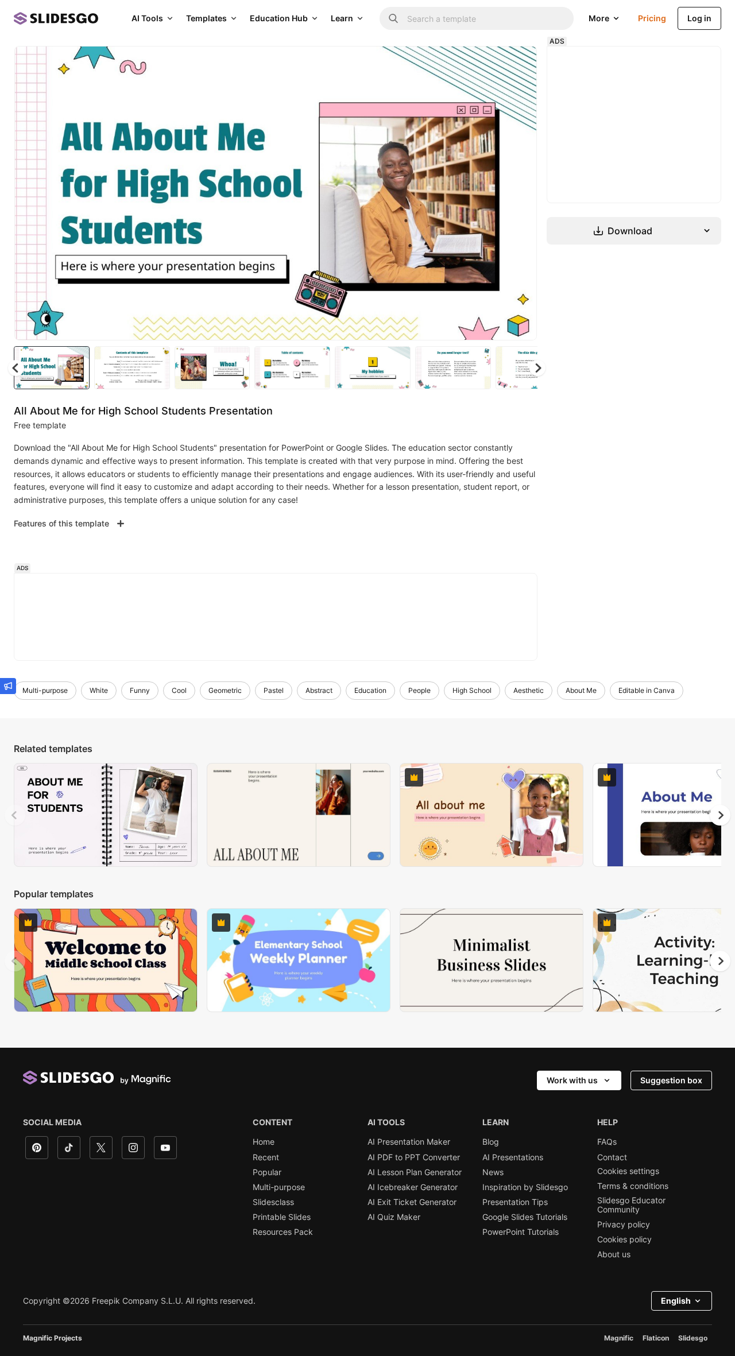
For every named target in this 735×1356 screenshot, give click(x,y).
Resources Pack (283, 1232)
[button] (537, 368)
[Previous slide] (15, 815)
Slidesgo (692, 1338)
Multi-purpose (45, 690)
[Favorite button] (487, 64)
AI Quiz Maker (394, 1217)
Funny (140, 690)
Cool (179, 690)
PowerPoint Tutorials (520, 1232)
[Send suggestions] (8, 686)
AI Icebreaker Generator (413, 1187)
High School (472, 690)
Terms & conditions (632, 1186)
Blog (490, 1141)
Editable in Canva (646, 690)
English (676, 1300)
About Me (581, 690)
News (493, 1172)
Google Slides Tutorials (524, 1217)
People (419, 690)
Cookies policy (624, 1239)
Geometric (225, 690)
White (99, 690)
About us (613, 1254)
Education (370, 690)
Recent (266, 1157)
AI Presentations (512, 1157)
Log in (699, 18)
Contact (612, 1157)
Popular (267, 1172)
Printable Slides (282, 1217)
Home (263, 1141)
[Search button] (393, 18)
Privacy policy (623, 1224)
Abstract (318, 690)
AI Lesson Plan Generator (415, 1172)
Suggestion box (671, 1080)
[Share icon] (517, 64)
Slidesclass (273, 1202)
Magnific (618, 1338)
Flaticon (656, 1338)
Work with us (572, 1080)
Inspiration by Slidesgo (525, 1187)
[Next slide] (519, 193)
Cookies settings (628, 1171)
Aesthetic (528, 690)
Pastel (274, 690)
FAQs (607, 1141)
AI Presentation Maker (409, 1141)
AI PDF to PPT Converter (414, 1157)
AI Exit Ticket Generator (412, 1202)
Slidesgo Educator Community (631, 1205)
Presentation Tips (515, 1202)
